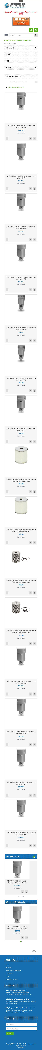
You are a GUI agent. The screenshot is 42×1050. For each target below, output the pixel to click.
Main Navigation (6, 35)
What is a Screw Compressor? (16, 990)
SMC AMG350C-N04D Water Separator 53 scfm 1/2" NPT (21, 329)
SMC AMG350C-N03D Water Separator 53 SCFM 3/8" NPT (21, 834)
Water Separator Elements (16, 87)
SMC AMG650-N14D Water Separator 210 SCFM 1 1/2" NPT (21, 682)
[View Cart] (36, 30)
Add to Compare (34, 138)
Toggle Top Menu (21, 1)
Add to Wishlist (30, 138)
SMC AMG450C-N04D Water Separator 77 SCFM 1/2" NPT (21, 783)
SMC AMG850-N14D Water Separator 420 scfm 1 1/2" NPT (21, 126)
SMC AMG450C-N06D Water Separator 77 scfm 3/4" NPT (21, 228)
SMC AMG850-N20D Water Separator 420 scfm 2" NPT (21, 429)
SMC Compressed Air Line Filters (20, 40)
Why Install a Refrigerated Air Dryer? (18, 999)
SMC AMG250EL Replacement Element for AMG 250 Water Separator (21, 531)
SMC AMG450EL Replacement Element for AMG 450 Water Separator (21, 632)
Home (6, 40)
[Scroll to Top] (34, 951)
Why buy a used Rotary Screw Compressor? (20, 1008)
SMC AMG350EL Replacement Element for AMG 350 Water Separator (21, 480)
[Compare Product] (31, 30)
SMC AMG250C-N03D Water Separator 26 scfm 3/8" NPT (21, 379)
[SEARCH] (36, 35)
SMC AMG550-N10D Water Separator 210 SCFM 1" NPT (21, 733)
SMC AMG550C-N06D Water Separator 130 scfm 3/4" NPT (21, 278)
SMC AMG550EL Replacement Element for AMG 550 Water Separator (21, 581)
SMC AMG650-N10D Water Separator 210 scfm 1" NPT (21, 177)
